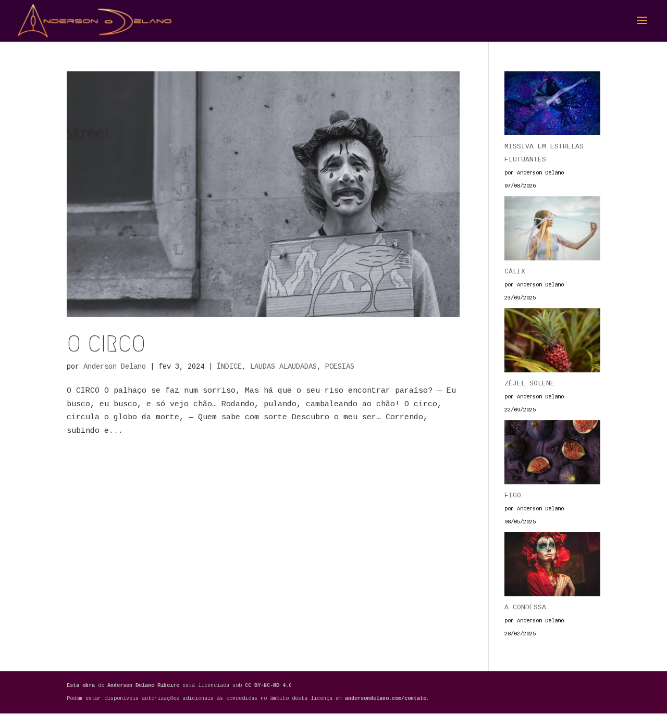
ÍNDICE (229, 366)
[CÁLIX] (552, 230)
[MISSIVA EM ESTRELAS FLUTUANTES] (552, 105)
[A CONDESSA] (552, 566)
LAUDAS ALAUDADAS (283, 366)
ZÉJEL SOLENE (529, 383)
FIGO (512, 495)
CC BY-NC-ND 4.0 (268, 685)
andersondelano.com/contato (385, 699)
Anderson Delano (114, 366)
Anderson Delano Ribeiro (144, 685)
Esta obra (81, 685)
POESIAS (339, 366)
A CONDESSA (525, 607)
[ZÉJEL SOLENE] (552, 342)
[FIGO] (552, 454)
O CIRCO (106, 344)
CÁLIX (514, 271)
